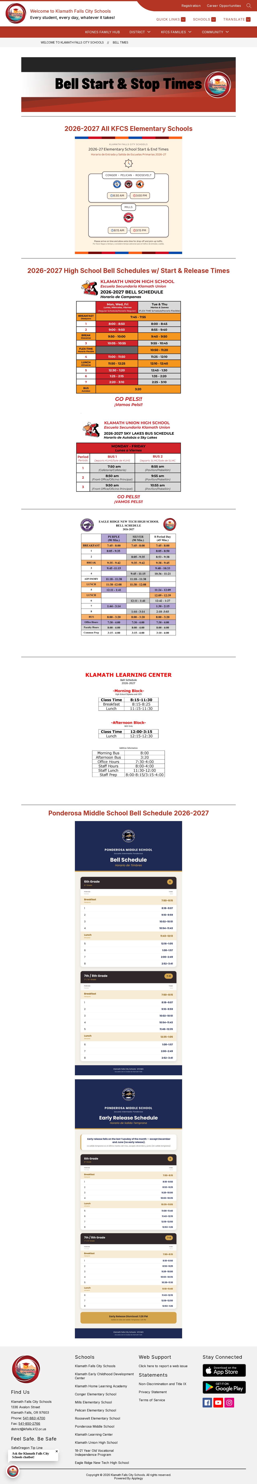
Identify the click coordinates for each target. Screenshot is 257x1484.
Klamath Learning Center (94, 1434)
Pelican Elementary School (95, 1410)
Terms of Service (152, 1400)
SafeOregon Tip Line (27, 1448)
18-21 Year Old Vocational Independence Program (94, 1453)
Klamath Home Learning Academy (101, 1386)
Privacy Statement (153, 1392)
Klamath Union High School (96, 1442)
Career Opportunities (224, 6)
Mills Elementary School (93, 1402)
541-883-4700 (34, 1418)
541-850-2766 (29, 1424)
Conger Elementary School (95, 1394)
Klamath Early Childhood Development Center (104, 1376)
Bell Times (120, 42)
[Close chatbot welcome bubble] (56, 1451)
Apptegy (137, 1478)
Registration (191, 6)
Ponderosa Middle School (94, 1426)
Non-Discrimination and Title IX (162, 1384)
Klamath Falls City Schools (95, 1366)
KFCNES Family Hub (102, 32)
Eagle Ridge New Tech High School (102, 1463)
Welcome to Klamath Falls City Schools (72, 42)
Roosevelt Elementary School (97, 1418)
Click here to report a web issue (163, 1366)
